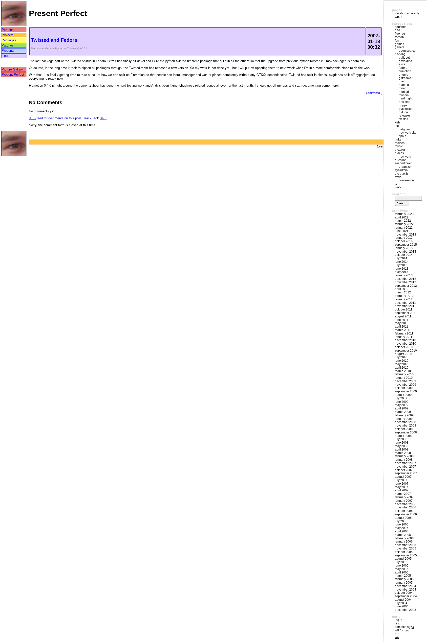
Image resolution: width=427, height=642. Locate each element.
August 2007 (403, 476)
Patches (8, 45)
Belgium (404, 129)
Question (400, 160)
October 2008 (404, 429)
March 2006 (403, 535)
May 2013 (401, 272)
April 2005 (401, 572)
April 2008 (401, 449)
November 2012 (405, 282)
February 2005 (404, 579)
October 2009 (404, 388)
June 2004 (401, 606)
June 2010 (401, 360)
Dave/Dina (405, 61)
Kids (397, 122)
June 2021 (401, 231)
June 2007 (401, 483)
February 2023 (404, 214)
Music (399, 146)
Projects (8, 35)
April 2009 (401, 408)
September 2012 (406, 285)
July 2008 (401, 439)
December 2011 (405, 303)
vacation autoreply (407, 13)
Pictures (400, 149)
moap (402, 88)
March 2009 (403, 412)
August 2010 (403, 354)
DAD (397, 30)
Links (398, 139)
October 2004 (404, 592)
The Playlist (402, 173)
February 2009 (404, 415)
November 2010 (405, 343)
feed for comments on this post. (55, 118)
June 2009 (401, 402)
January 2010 (404, 378)
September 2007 (406, 473)
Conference (406, 180)
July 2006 (401, 521)
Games (399, 44)
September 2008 (406, 432)
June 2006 (401, 524)
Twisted (403, 119)
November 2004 (405, 589)
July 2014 (401, 258)
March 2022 (403, 220)
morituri (404, 92)
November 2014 (405, 251)
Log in (398, 620)
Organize (405, 166)
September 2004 (406, 596)
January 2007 (404, 500)
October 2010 (404, 347)
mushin (404, 95)
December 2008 (405, 422)
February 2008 (404, 456)
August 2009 (403, 395)
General (49, 48)
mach (402, 81)
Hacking (400, 54)
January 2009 (404, 419)
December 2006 (405, 504)
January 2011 (403, 337)
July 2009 (401, 398)
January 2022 (404, 227)
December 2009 (405, 381)
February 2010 (404, 374)
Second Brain (403, 163)
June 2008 (401, 442)
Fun (397, 40)
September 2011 (406, 313)
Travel (398, 177)
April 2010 (401, 367)
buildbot (404, 57)
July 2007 (401, 480)
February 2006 (404, 538)
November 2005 (405, 548)
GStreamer (405, 78)
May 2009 (401, 405)
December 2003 (405, 610)
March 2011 (403, 330)
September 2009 (406, 391)
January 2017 (404, 237)
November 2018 (405, 234)
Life (397, 126)
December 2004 (405, 586)
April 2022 (401, 217)
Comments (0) (374, 93)
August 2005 (403, 558)
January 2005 (404, 582)
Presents (8, 50)
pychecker (406, 109)
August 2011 (403, 316)
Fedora (403, 68)
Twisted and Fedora (54, 40)
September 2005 (406, 555)
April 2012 (401, 289)
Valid (402, 630)
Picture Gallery (12, 69)
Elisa (402, 64)
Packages (9, 40)
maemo (404, 85)
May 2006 (401, 528)
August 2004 (403, 599)
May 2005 (401, 569)
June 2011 (401, 320)
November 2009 (405, 384)
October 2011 (403, 309)
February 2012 (404, 296)
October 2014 (404, 255)
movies (400, 143)
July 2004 (401, 603)
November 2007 (405, 466)
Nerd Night (405, 98)
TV (396, 184)
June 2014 (401, 261)
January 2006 (404, 541)
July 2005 (401, 562)
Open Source (407, 50)
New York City (407, 132)
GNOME (403, 74)
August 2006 (403, 518)
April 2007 (401, 490)
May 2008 (401, 446)
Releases (404, 115)
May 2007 (401, 487)
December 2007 (405, 463)
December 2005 (405, 545)
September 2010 (406, 350)
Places (399, 153)
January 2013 (404, 275)
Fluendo (400, 33)
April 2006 (401, 531)
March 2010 (403, 371)
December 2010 (405, 340)
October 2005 (404, 552)
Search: (398, 194)
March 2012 (403, 292)
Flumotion (405, 71)
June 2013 (401, 268)
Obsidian (404, 102)
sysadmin (401, 170)
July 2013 (401, 265)
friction (399, 37)
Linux (5, 56)
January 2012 (404, 299)
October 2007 (404, 470)
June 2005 (401, 565)
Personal (8, 30)
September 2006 (406, 514)
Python (59, 48)
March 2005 (403, 575)
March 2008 (403, 453)
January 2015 (404, 248)
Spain (402, 136)
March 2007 (403, 494)
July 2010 (401, 357)
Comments (404, 627)
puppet (403, 105)
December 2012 (405, 279)
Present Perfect (13, 74)
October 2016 (404, 241)
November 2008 (405, 425)
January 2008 (404, 459)
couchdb (400, 27)
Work (398, 187)
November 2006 (405, 507)
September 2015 (406, 244)
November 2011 (405, 306)
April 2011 (401, 326)
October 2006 (404, 511)
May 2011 (401, 323)
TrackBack (95, 118)
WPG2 (398, 17)
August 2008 (403, 436)
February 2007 (404, 497)
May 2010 (401, 364)
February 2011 (404, 333)
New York (405, 156)
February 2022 (404, 224)
